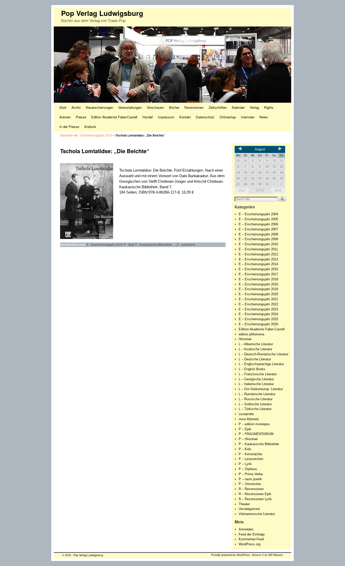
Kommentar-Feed (251, 539)
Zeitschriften (218, 107)
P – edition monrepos (254, 424)
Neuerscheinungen (99, 107)
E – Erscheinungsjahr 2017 (258, 274)
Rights (269, 107)
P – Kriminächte (250, 454)
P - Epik (129, 244)
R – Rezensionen (251, 489)
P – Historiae (248, 439)
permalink (188, 244)
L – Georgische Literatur (256, 379)
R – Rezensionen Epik (255, 494)
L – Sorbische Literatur (255, 404)
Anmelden (246, 529)
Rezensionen (194, 107)
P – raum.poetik (250, 479)
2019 (277, 190)
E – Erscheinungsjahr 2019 (258, 289)
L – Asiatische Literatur (255, 349)
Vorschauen (155, 107)
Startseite (66, 135)
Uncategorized (249, 509)
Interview (247, 117)
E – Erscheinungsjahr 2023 (258, 309)
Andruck (90, 126)
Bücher (174, 107)
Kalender (238, 107)
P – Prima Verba (251, 474)
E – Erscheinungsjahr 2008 (258, 234)
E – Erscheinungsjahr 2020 (258, 294)
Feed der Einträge (252, 534)
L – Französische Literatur (258, 374)
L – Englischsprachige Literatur (261, 364)
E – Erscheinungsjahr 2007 (258, 229)
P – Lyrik (245, 464)
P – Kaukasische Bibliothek (259, 444)
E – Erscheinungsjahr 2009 (258, 239)
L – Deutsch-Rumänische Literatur (263, 354)
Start (62, 107)
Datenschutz (205, 117)
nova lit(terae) (249, 419)
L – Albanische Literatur (256, 344)
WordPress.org (249, 544)
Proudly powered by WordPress (230, 554)
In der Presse (69, 126)
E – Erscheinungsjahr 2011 (258, 249)
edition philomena (251, 334)
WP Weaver (275, 554)
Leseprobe (246, 414)
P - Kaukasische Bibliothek (153, 244)
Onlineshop (227, 117)
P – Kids (245, 449)
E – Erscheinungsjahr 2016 (258, 284)
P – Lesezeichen (251, 459)
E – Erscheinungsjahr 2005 (258, 219)
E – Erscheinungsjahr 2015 (258, 269)
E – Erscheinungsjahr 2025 (258, 319)
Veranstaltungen (130, 107)
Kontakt (185, 117)
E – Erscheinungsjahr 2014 (258, 264)
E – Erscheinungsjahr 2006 (258, 224)
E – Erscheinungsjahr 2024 (258, 314)
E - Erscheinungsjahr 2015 (94, 135)
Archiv (76, 107)
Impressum (166, 117)
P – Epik (245, 429)
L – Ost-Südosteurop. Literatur (261, 389)
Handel (147, 117)
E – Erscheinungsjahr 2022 (258, 304)
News (263, 117)
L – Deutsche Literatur (255, 359)
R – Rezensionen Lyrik (255, 499)
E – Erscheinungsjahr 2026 (258, 324)
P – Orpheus (248, 469)
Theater (244, 504)
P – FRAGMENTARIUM (256, 434)
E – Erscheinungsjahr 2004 (258, 214)
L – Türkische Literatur (255, 409)
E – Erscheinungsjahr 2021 (258, 299)
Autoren (65, 117)
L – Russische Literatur (256, 399)
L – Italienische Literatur (256, 384)
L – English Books (252, 369)
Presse (81, 117)
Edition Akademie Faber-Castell (114, 117)
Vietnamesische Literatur (257, 514)
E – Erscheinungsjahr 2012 (258, 254)
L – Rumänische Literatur (257, 394)
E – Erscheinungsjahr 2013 (258, 259)
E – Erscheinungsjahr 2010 (258, 244)
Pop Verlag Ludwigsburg (102, 13)
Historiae (245, 339)
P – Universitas (250, 484)
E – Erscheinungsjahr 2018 (258, 279)
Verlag (254, 107)
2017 (241, 190)
